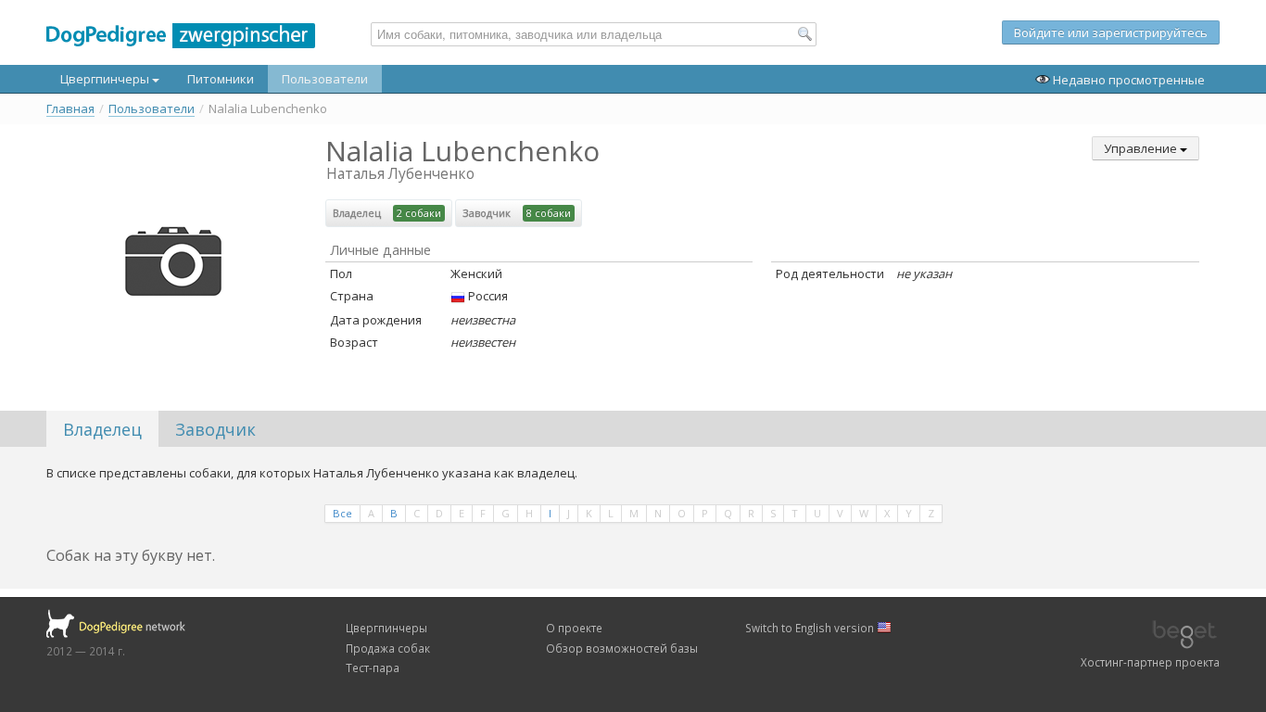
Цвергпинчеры (106, 78)
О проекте (574, 627)
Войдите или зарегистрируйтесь (1111, 32)
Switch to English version (811, 627)
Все (342, 513)
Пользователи (325, 78)
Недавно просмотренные (1127, 79)
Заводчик (215, 429)
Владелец (102, 429)
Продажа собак (388, 648)
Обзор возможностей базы (622, 648)
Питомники (220, 78)
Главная (70, 109)
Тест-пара (372, 667)
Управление (1142, 148)
